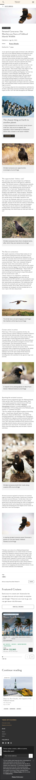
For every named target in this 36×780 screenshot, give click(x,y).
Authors (4, 733)
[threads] (11, 742)
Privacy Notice (18, 772)
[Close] (33, 760)
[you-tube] (8, 742)
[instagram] (6, 742)
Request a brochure (7, 725)
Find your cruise (6, 722)
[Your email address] (31, 756)
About (3, 731)
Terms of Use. (9, 773)
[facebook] (3, 742)
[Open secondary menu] (33, 2)
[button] (32, 657)
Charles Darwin (13, 277)
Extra (3, 736)
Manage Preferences (17, 777)
